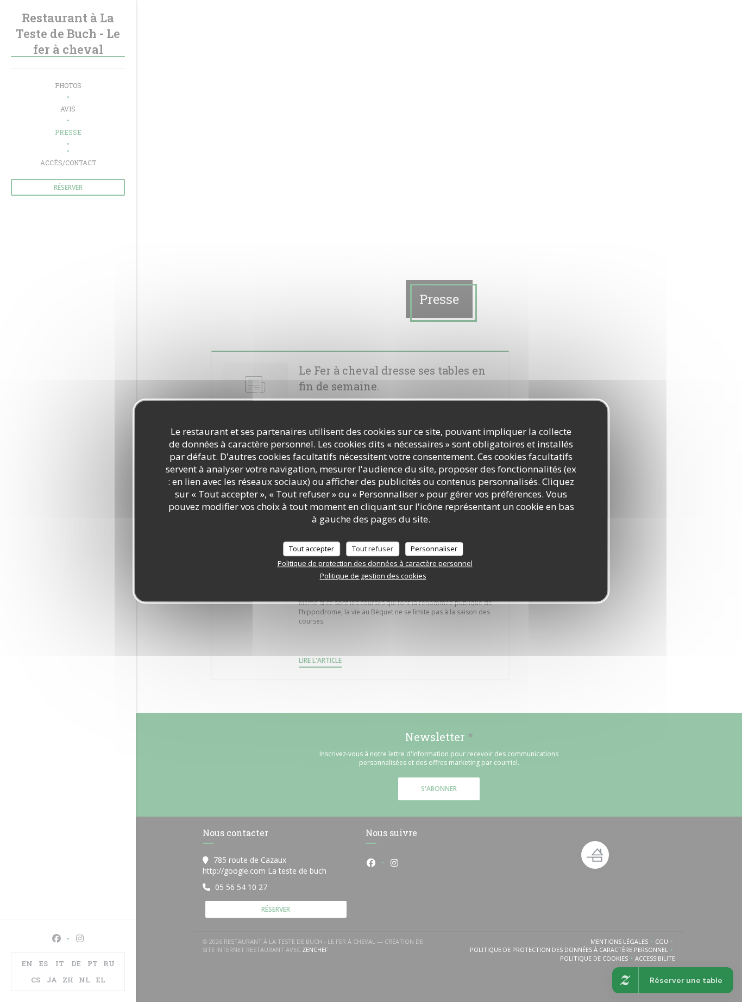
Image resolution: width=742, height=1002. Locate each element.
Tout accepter (311, 548)
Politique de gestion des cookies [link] (373, 576)
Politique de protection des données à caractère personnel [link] (375, 563)
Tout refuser (372, 548)
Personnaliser (434, 548)
